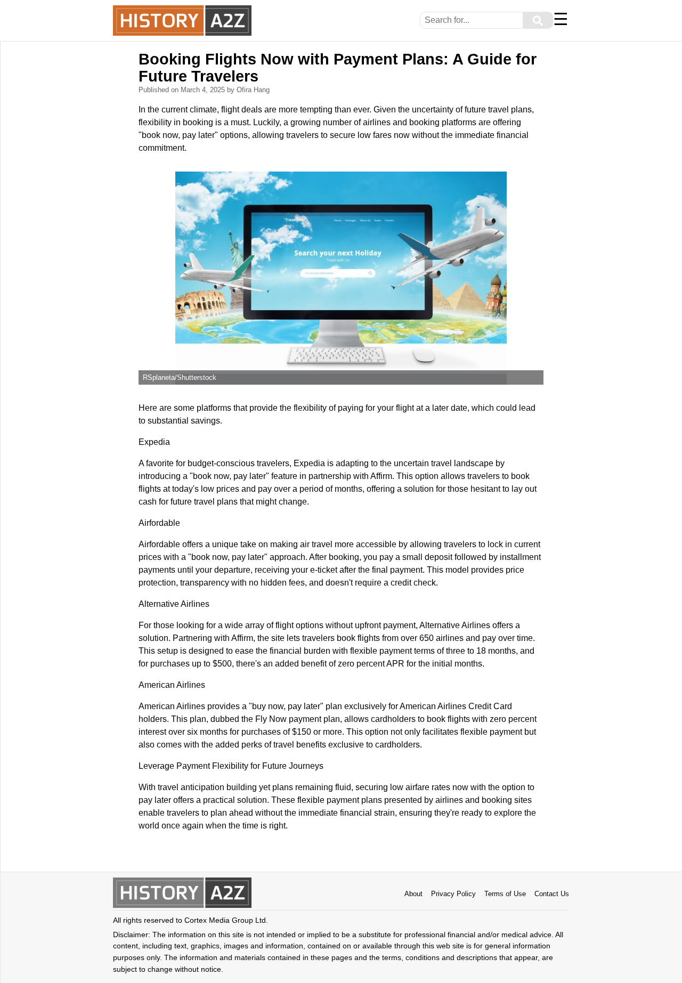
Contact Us (551, 894)
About (413, 894)
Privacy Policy (453, 894)
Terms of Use (505, 894)
